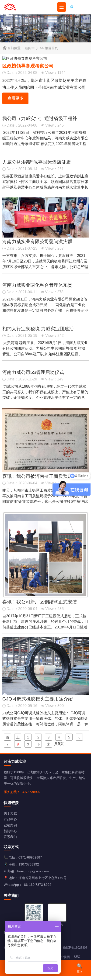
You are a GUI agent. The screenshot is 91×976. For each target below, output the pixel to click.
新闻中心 (31, 48)
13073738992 (28, 864)
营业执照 (64, 957)
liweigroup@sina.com (33, 871)
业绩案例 (10, 825)
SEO (77, 957)
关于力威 (10, 813)
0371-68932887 (30, 857)
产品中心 (10, 819)
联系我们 (10, 837)
